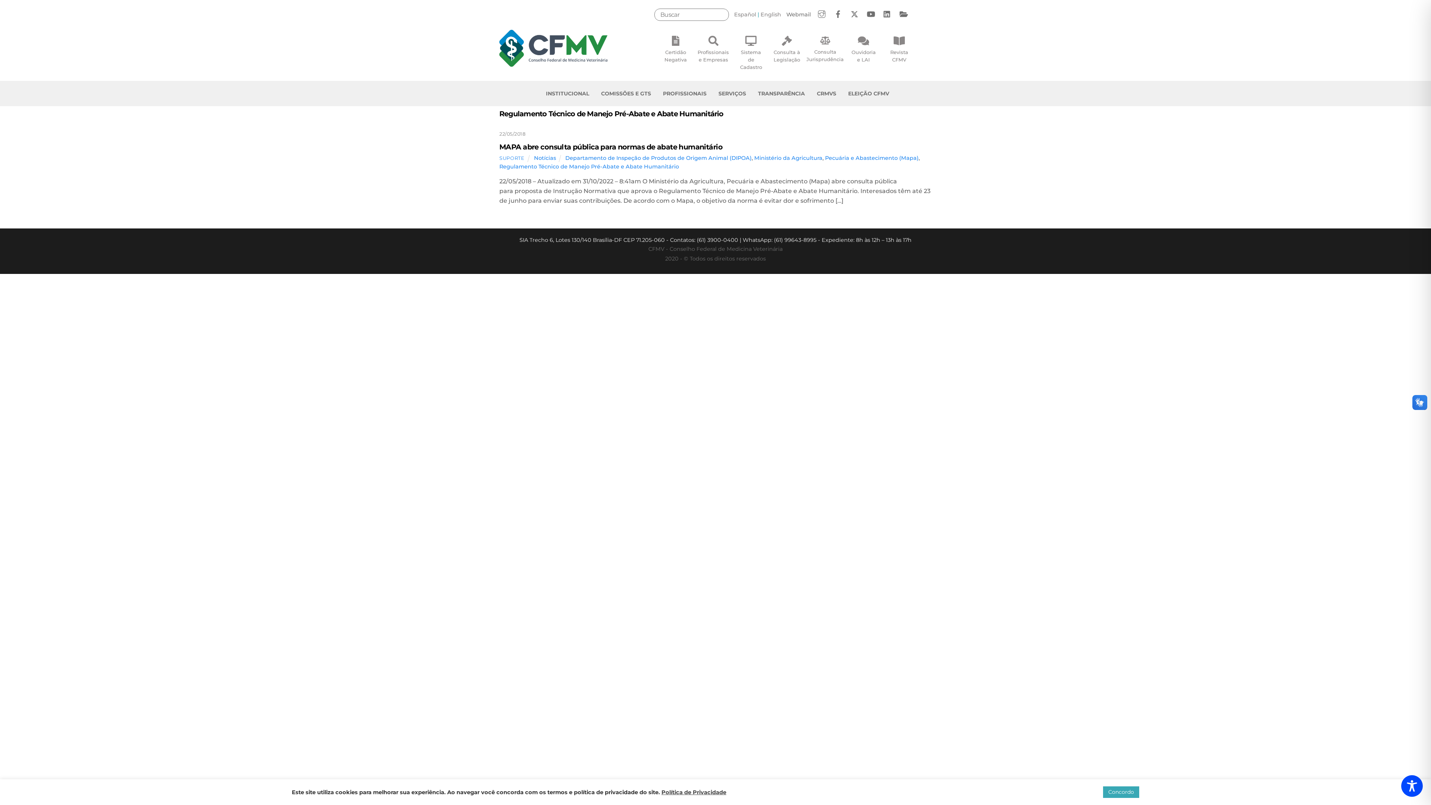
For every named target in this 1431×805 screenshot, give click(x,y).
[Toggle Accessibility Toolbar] (1412, 786)
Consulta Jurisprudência (825, 55)
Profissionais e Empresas (713, 56)
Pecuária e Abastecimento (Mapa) (872, 158)
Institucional (567, 93)
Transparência (781, 93)
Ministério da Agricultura (788, 158)
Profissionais (685, 93)
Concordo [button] (1121, 792)
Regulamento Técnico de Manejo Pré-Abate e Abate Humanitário (589, 166)
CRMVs (826, 93)
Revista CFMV (899, 56)
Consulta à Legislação (787, 56)
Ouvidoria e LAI (864, 56)
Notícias (545, 158)
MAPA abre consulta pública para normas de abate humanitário (611, 146)
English (771, 14)
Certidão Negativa (675, 56)
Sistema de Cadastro (751, 59)
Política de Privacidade (693, 792)
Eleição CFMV (868, 93)
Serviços (732, 93)
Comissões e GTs (626, 93)
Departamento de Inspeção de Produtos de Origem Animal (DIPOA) (658, 158)
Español (745, 14)
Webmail (798, 14)
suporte (512, 158)
